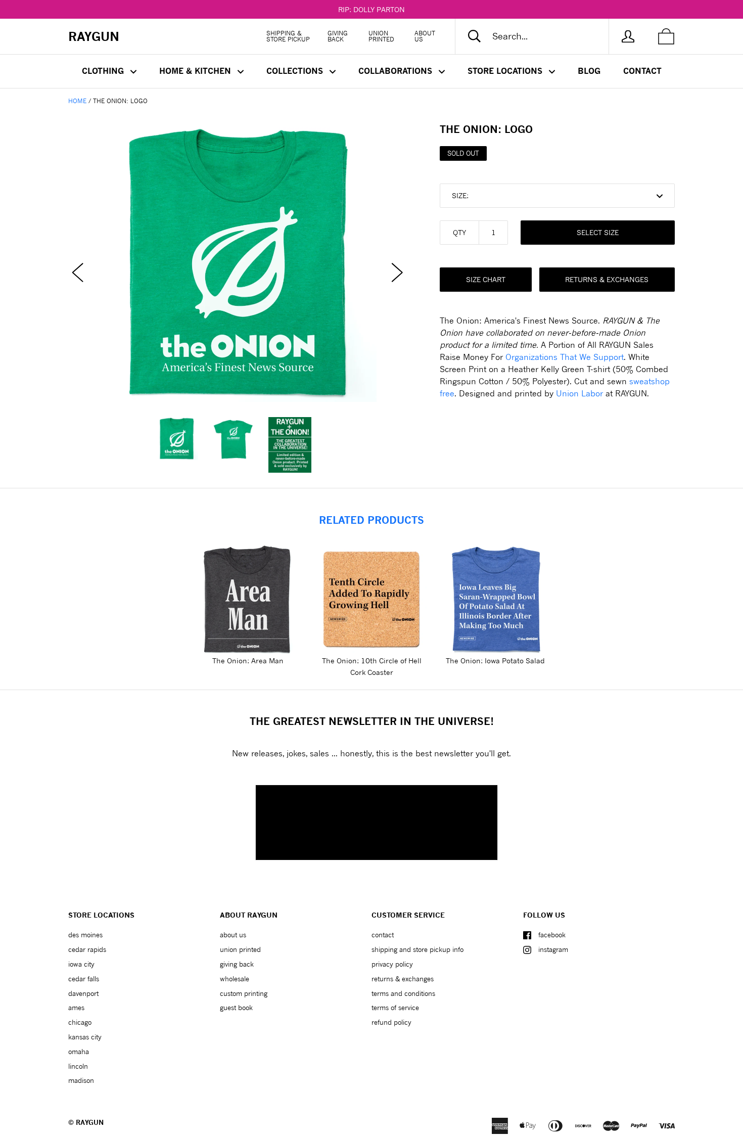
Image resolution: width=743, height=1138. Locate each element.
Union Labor (579, 393)
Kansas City (85, 1037)
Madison (81, 1080)
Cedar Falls (83, 979)
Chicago (79, 1022)
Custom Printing (243, 993)
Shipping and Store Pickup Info (417, 949)
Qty (459, 232)
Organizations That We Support (564, 356)
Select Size (598, 232)
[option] (238, 263)
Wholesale (234, 979)
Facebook (552, 935)
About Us (424, 36)
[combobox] (540, 36)
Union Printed (381, 36)
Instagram (553, 949)
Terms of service (395, 1008)
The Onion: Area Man (248, 660)
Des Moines (85, 935)
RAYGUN (90, 1122)
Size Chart (485, 279)
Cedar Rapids (87, 949)
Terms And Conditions (403, 993)
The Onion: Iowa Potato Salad (495, 660)
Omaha (78, 1052)
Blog (589, 71)
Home (77, 101)
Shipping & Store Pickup (288, 36)
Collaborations (396, 71)
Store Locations (506, 71)
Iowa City (81, 964)
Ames (76, 1008)
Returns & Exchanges (606, 279)
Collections (296, 71)
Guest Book (236, 1008)
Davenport (83, 993)
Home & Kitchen (196, 71)
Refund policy (391, 1022)
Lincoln (78, 1066)
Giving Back (338, 36)
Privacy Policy (392, 964)
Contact (642, 71)
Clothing (104, 71)
